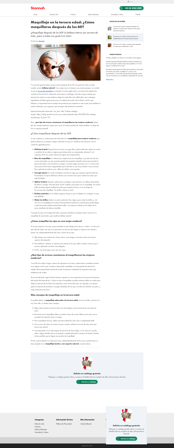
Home (35, 14)
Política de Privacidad (64, 424)
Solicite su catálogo (128, 439)
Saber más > (110, 79)
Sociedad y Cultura (117, 14)
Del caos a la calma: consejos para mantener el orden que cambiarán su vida (127, 45)
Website (137, 14)
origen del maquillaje (45, 91)
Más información (87, 419)
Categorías (39, 419)
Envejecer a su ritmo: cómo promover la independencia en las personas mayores (125, 37)
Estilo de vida (54, 14)
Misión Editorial (85, 424)
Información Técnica (64, 419)
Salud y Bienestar (93, 14)
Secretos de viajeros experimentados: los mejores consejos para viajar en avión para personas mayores (126, 28)
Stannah (41, 41)
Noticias (73, 14)
